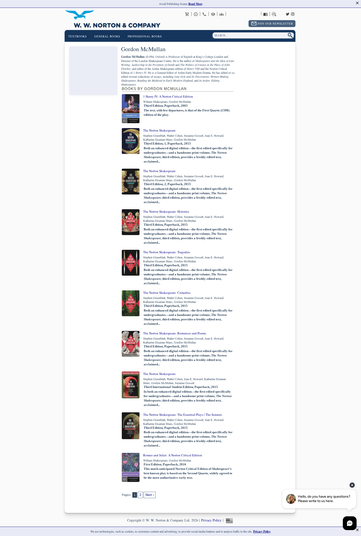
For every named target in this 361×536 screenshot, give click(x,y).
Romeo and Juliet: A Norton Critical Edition (172, 455)
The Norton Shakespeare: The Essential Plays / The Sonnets (182, 414)
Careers (274, 14)
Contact (204, 14)
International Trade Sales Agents (221, 14)
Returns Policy (243, 13)
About (196, 14)
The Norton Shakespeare (159, 130)
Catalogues (265, 14)
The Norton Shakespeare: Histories (166, 211)
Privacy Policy (211, 520)
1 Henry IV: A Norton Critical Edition (168, 96)
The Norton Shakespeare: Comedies (167, 292)
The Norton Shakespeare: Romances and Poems (174, 333)
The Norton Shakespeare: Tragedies (166, 252)
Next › (149, 495)
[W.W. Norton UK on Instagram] (293, 13)
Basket (187, 14)
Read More (195, 4)
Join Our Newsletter (275, 23)
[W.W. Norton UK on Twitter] (288, 13)
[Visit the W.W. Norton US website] (229, 520)
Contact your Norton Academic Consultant (213, 14)
